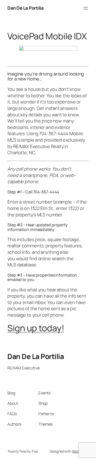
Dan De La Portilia (25, 8)
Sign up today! (35, 328)
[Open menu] (86, 8)
